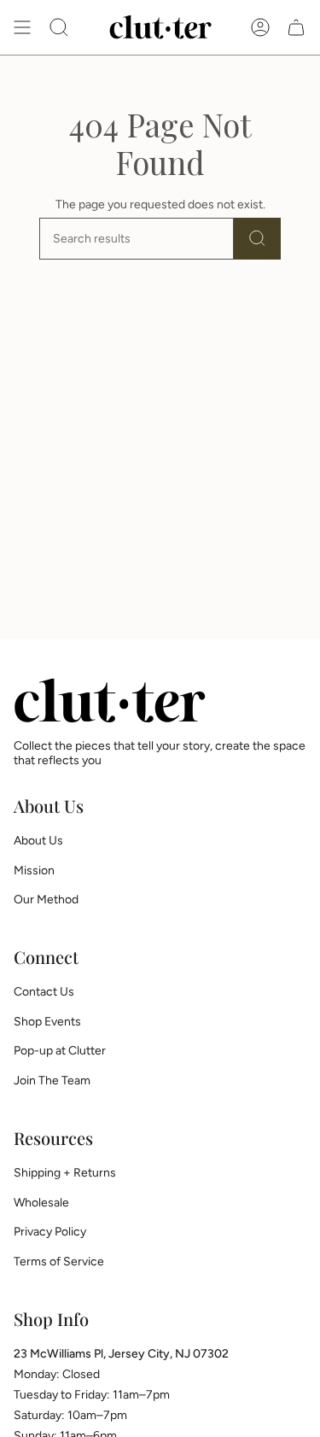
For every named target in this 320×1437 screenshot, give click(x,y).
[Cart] (296, 27)
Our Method (46, 899)
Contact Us (44, 991)
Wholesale (41, 1202)
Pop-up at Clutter (60, 1050)
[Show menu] (22, 27)
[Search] (257, 239)
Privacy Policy (50, 1231)
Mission (34, 870)
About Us (38, 840)
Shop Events (47, 1021)
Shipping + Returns (65, 1172)
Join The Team (52, 1080)
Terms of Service (59, 1261)
